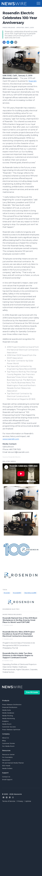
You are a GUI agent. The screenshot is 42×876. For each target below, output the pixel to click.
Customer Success (9, 727)
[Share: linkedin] (11, 42)
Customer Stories (8, 743)
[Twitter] (6, 797)
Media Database (8, 713)
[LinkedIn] (9, 797)
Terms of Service (8, 801)
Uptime (28, 801)
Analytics (5, 721)
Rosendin (33, 81)
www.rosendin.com (11, 439)
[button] (38, 3)
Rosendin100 (17, 593)
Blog (4, 740)
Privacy (20, 801)
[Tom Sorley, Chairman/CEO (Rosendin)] (21, 523)
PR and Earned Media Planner (13, 763)
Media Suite (6, 710)
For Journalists (7, 757)
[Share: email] (15, 42)
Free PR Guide (32, 692)
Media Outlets (7, 768)
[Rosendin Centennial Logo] (21, 549)
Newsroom (6, 760)
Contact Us (6, 777)
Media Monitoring (8, 718)
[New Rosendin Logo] (21, 575)
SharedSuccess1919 (30, 593)
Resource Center (8, 754)
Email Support (7, 779)
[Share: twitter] (8, 42)
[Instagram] (13, 797)
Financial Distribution (9, 707)
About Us (5, 738)
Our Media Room (8, 746)
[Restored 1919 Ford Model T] (21, 73)
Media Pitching (7, 715)
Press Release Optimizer (11, 729)
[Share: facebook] (4, 42)
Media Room (6, 724)
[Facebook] (3, 797)
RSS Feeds (6, 765)
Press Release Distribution (11, 704)
